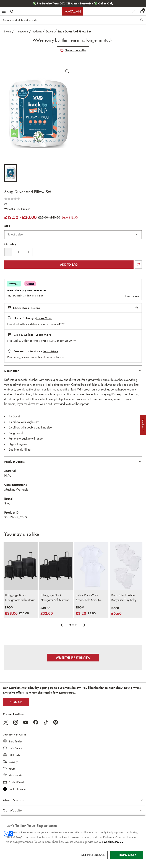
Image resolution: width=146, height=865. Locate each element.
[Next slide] (84, 624)
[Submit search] (12, 11)
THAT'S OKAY (126, 855)
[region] (73, 840)
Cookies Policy (113, 842)
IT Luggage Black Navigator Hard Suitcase (20, 597)
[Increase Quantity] (29, 252)
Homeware (21, 31)
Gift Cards (14, 755)
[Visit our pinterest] (55, 722)
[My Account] (133, 11)
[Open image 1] (10, 173)
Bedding (36, 31)
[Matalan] (73, 11)
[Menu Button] (4, 11)
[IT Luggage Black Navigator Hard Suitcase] (21, 566)
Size (7, 226)
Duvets (49, 31)
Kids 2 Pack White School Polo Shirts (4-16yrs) (89, 597)
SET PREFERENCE (93, 855)
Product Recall (16, 782)
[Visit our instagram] (16, 722)
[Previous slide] (61, 624)
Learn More (44, 318)
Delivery (13, 761)
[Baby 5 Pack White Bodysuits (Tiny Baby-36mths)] (127, 566)
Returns (13, 768)
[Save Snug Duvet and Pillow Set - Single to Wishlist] (62, 50)
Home (7, 31)
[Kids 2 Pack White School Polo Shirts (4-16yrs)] (91, 566)
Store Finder (15, 741)
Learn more (132, 296)
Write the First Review (17, 208)
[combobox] (73, 234)
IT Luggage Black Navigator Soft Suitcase (54, 597)
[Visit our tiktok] (45, 722)
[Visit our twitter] (6, 722)
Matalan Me (15, 775)
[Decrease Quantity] (8, 252)
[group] (17, 610)
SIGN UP (16, 702)
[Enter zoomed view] (67, 71)
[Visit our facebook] (35, 722)
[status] (18, 252)
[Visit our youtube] (25, 722)
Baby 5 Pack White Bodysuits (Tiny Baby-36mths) (124, 597)
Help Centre (15, 748)
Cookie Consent (17, 789)
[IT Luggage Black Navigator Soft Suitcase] (56, 566)
